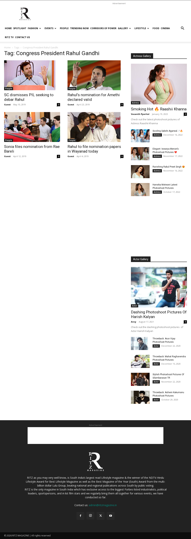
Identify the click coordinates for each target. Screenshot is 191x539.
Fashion (33, 28)
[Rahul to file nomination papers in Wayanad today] (95, 127)
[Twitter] (100, 516)
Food (156, 28)
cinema (165, 28)
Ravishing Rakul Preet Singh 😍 (169, 166)
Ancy (133, 321)
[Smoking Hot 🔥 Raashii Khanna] (159, 84)
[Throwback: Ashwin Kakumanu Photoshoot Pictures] (140, 397)
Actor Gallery (140, 259)
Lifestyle (140, 28)
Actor (134, 305)
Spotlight (19, 28)
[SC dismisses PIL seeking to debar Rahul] (32, 75)
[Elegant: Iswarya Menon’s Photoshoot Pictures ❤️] (140, 153)
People (64, 28)
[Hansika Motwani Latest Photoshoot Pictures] (140, 189)
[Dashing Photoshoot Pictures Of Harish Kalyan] (159, 287)
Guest (7, 104)
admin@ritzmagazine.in (103, 505)
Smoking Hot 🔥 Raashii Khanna (159, 109)
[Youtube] (110, 516)
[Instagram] (90, 515)
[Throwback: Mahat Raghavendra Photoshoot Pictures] (140, 361)
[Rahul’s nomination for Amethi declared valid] (95, 75)
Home (8, 28)
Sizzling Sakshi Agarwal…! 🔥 (168, 131)
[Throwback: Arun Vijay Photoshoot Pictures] (140, 343)
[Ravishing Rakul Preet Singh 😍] (140, 171)
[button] (182, 28)
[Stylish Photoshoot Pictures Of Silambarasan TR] (140, 379)
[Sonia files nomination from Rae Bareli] (32, 127)
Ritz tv (9, 37)
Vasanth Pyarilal (140, 114)
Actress (135, 102)
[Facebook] (80, 516)
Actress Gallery (142, 56)
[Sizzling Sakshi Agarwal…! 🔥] (140, 135)
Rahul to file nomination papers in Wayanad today (94, 149)
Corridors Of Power (103, 28)
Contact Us (22, 37)
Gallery (123, 28)
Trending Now (79, 28)
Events (49, 28)
